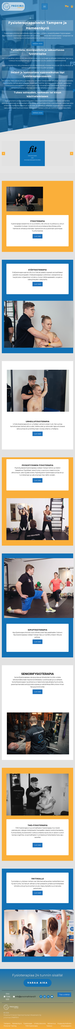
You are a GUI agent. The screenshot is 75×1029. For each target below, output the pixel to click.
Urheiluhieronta (40, 1023)
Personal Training (10, 1026)
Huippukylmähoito (64, 1023)
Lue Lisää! (37, 284)
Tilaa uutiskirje (64, 994)
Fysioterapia (28, 1023)
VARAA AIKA (37, 44)
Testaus (49, 1026)
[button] (3, 153)
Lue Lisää (37, 236)
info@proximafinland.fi (25, 996)
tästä (42, 36)
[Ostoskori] (67, 6)
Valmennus (51, 1023)
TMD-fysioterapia (31, 1026)
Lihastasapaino (66, 1026)
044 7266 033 (8, 996)
